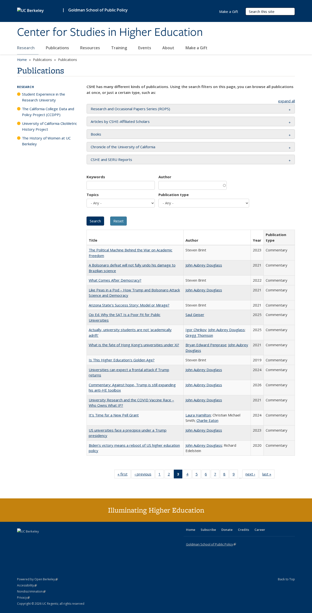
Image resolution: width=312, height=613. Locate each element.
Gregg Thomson (199, 335)
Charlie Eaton (207, 420)
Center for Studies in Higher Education (110, 32)
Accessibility (27, 585)
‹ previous (145, 475)
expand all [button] (286, 101)
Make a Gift (196, 47)
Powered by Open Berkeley (37, 579)
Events (145, 47)
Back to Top (286, 579)
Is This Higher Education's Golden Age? (122, 359)
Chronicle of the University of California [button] (123, 146)
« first (124, 475)
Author (164, 176)
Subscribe (208, 529)
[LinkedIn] (31, 539)
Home (22, 59)
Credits (243, 529)
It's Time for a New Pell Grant (114, 415)
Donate (227, 529)
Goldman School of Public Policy (98, 10)
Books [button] (96, 134)
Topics (93, 194)
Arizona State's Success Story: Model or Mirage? (129, 305)
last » (268, 475)
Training (119, 47)
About (168, 47)
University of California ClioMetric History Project (49, 126)
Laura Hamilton (198, 415)
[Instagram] (50, 539)
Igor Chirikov (195, 329)
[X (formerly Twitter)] (21, 539)
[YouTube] (40, 539)
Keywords (96, 176)
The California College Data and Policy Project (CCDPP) (48, 111)
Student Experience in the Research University (43, 97)
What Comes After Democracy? (115, 280)
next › (251, 475)
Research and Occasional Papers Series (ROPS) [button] (130, 108)
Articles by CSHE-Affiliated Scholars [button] (120, 121)
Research (26, 47)
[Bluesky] (59, 539)
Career (259, 529)
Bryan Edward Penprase (205, 344)
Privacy (23, 597)
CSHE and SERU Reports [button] (111, 159)
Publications (58, 47)
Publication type (173, 194)
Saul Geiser (194, 314)
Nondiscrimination (31, 591)
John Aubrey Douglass (203, 265)
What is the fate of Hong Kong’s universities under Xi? (134, 344)
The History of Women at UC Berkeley (46, 141)
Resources (90, 47)
